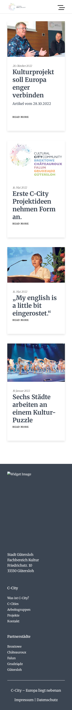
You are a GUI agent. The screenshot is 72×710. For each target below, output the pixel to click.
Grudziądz (15, 664)
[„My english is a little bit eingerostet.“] (36, 265)
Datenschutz (47, 700)
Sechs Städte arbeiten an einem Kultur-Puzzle (34, 408)
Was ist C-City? (18, 598)
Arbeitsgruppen (19, 609)
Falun (11, 658)
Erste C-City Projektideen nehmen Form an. (33, 205)
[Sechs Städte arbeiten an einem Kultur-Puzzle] (36, 363)
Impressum (24, 700)
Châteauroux (16, 652)
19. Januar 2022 (21, 391)
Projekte (13, 615)
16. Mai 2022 (19, 187)
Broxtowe (14, 646)
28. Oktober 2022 (22, 66)
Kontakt (13, 621)
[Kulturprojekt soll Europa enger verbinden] (36, 39)
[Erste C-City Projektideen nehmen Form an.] (36, 159)
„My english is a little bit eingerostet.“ (34, 305)
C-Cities (13, 604)
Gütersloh (14, 670)
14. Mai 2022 (19, 291)
